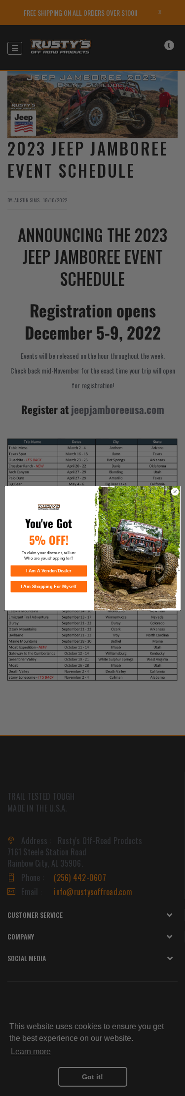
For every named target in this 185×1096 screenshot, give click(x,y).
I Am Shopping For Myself (48, 586)
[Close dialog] (175, 492)
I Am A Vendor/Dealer (48, 570)
